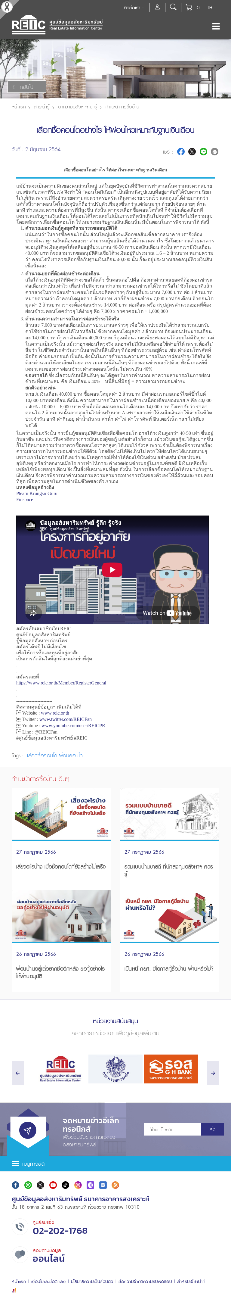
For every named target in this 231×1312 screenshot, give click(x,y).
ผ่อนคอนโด (71, 755)
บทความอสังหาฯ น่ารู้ (77, 107)
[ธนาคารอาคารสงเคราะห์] (171, 1069)
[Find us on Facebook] (15, 1185)
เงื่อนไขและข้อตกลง (48, 1281)
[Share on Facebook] (181, 151)
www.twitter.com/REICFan (65, 719)
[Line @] (28, 1185)
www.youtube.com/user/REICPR (73, 725)
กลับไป (27, 87)
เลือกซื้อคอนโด (42, 755)
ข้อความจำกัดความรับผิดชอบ (145, 1281)
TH (209, 7)
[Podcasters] (90, 1185)
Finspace (24, 499)
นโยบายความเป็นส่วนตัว (92, 1281)
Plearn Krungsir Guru (36, 493)
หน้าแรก (19, 107)
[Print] (214, 151)
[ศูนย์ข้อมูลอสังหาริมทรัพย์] (60, 1069)
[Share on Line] (203, 151)
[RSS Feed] (115, 1185)
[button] (115, 1163)
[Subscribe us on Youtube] (53, 1185)
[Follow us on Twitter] (40, 1185)
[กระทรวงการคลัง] (115, 1069)
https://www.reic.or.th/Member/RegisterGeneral (61, 682)
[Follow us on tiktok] (65, 1185)
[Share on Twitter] (192, 151)
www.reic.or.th (55, 712)
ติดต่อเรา (132, 7)
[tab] (115, 1163)
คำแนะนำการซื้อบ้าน (122, 107)
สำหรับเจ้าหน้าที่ (191, 1281)
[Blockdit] (103, 1185)
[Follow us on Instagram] (78, 1185)
